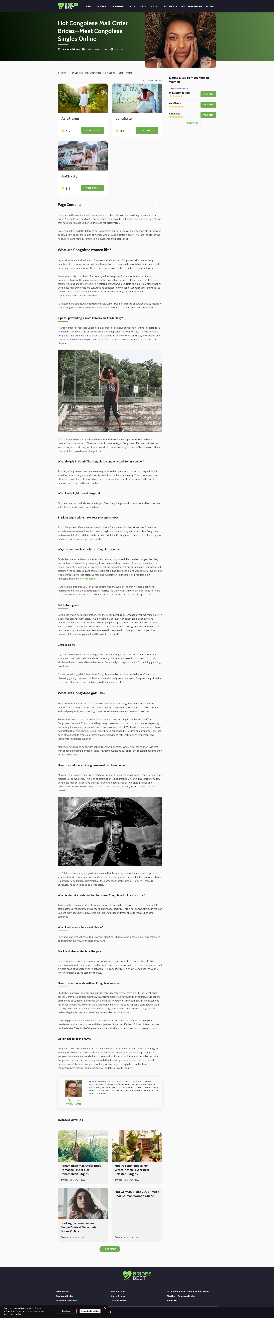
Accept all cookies (90, 1311)
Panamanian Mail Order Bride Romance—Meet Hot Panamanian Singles (81, 1170)
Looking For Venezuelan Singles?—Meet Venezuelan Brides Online (79, 1227)
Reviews (210, 6)
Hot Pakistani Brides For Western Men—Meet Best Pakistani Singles (132, 1170)
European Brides (64, 1295)
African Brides (118, 1300)
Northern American (191, 6)
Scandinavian (117, 6)
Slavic (143, 6)
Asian (88, 6)
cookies (20, 1308)
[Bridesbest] (68, 6)
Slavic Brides (118, 1295)
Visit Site (91, 130)
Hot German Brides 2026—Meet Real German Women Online (137, 1194)
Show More (192, 123)
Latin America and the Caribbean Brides (188, 1291)
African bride (87, 578)
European (101, 6)
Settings (66, 1311)
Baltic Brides (118, 1291)
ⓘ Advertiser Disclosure (152, 81)
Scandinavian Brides (66, 1300)
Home (63, 72)
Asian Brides (62, 1291)
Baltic (132, 6)
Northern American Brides (181, 1295)
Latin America (170, 6)
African (154, 6)
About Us (172, 1300)
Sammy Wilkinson (70, 49)
